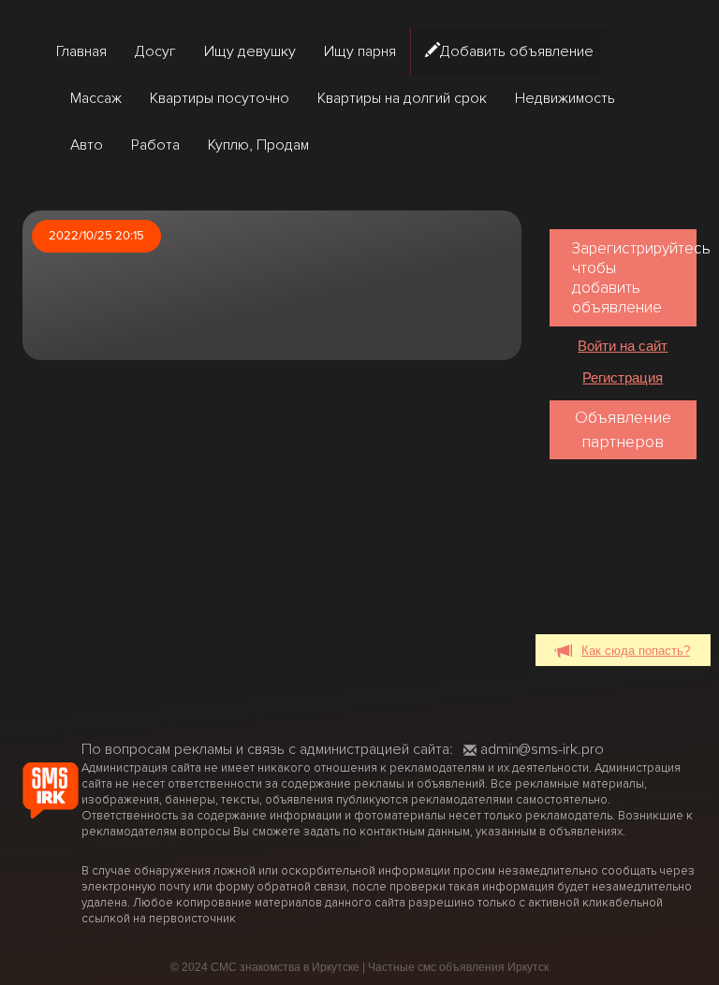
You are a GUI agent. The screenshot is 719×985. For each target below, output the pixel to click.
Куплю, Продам (258, 145)
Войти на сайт (623, 346)
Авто (86, 145)
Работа (155, 145)
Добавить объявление (517, 51)
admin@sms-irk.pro (542, 749)
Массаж (96, 98)
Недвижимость (565, 98)
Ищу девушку (250, 51)
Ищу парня (360, 51)
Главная (81, 51)
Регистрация (622, 377)
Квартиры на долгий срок (402, 98)
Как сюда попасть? (635, 651)
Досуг (155, 51)
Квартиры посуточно (219, 98)
